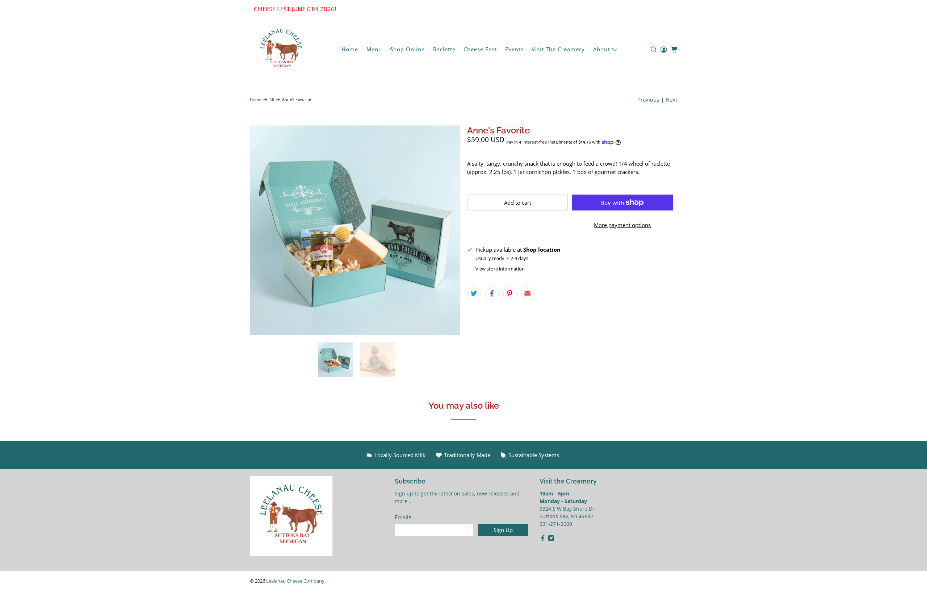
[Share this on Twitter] (474, 293)
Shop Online (407, 49)
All (271, 100)
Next (671, 99)
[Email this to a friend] (527, 293)
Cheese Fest (480, 49)
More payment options (622, 225)
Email (403, 517)
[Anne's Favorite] (355, 230)
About (601, 49)
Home (349, 49)
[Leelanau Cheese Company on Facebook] (543, 539)
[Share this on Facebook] (492, 293)
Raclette (444, 49)
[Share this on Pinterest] (510, 293)
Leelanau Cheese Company (295, 581)
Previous (648, 99)
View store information (500, 268)
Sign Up (503, 529)
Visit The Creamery (558, 49)
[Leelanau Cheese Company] (281, 49)
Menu (374, 49)
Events (514, 49)
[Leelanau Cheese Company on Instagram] (551, 539)
